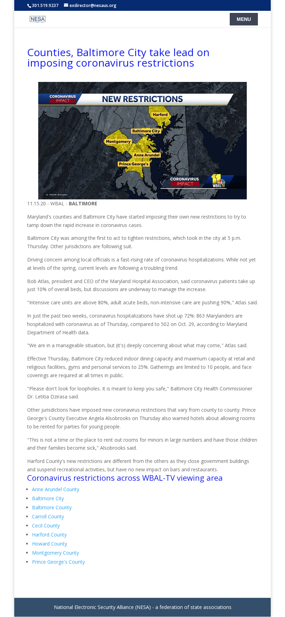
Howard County (49, 543)
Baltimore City (48, 498)
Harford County (49, 534)
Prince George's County (58, 561)
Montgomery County (55, 552)
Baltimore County (52, 507)
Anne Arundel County (55, 489)
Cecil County (46, 525)
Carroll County (48, 516)
